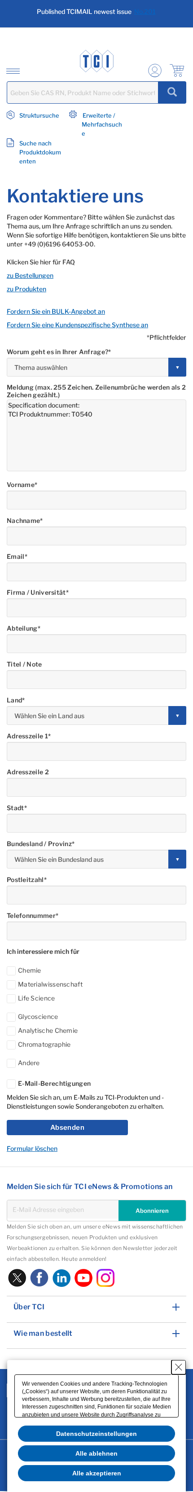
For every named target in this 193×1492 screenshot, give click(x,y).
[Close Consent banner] (178, 1367)
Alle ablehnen (96, 1453)
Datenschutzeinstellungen (96, 1433)
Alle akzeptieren (96, 1473)
